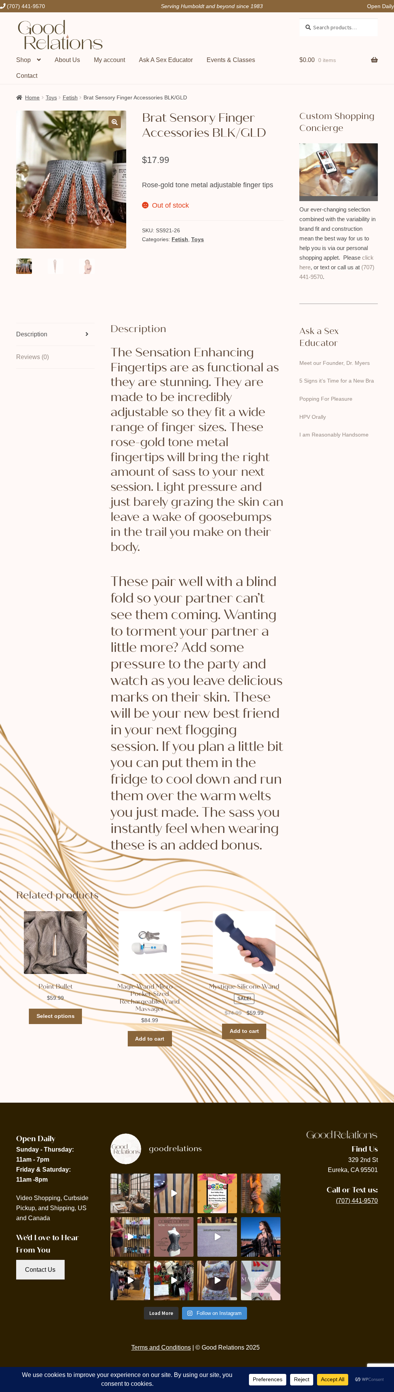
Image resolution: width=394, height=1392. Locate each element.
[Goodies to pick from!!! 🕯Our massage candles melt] (174, 1193)
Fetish (70, 97)
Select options (56, 1016)
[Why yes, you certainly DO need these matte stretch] (130, 1193)
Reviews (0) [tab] (32, 357)
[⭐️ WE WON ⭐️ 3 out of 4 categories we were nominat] (217, 1193)
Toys (51, 97)
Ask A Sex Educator (166, 60)
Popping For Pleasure (325, 399)
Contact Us (40, 1269)
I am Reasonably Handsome (334, 435)
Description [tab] (31, 334)
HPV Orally (312, 417)
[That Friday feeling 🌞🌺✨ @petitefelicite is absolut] (260, 1193)
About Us (67, 60)
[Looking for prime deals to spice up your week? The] (260, 1280)
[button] (115, 122)
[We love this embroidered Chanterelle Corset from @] (260, 1237)
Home (32, 97)
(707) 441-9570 (357, 1200)
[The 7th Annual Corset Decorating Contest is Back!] (174, 1237)
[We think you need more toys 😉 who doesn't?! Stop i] (217, 1237)
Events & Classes (231, 60)
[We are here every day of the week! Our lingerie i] (130, 1280)
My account (109, 60)
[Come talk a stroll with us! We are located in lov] (174, 1280)
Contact (26, 75)
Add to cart (149, 1039)
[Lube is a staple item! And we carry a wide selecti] (130, 1237)
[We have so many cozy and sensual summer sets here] (217, 1280)
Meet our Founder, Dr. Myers (334, 363)
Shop (23, 60)
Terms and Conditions (161, 1347)
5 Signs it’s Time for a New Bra (336, 381)
